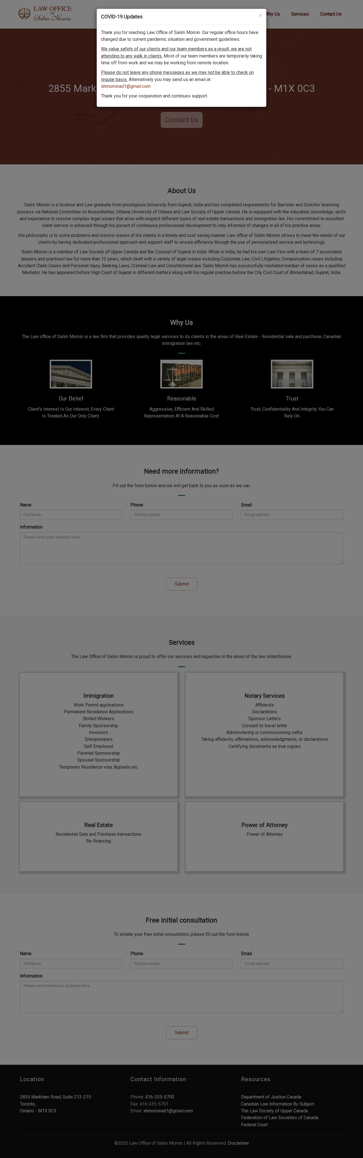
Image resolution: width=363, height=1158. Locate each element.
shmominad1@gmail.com (126, 86)
